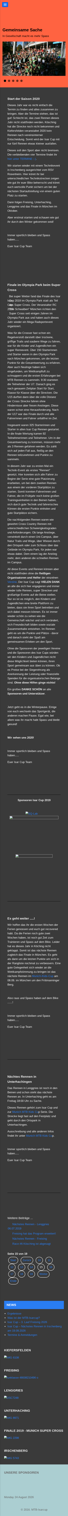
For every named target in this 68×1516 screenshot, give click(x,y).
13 (21, 1267)
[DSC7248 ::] (34, 1398)
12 (11, 1267)
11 (49, 1260)
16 (50, 1267)
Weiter (43, 1274)
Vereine (12, 582)
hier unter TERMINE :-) (21, 158)
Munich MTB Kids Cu (25, 1111)
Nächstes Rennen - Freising (29, 1238)
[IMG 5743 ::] (34, 1458)
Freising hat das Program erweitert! (34, 1233)
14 (31, 1267)
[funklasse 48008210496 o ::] (34, 1378)
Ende (13, 1280)
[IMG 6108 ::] (34, 1357)
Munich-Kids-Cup (42, 976)
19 (31, 1274)
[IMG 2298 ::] (34, 1438)
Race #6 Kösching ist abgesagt (31, 1243)
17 (11, 1274)
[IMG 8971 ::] (34, 1418)
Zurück (27, 1260)
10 (39, 1260)
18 (21, 1274)
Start (13, 1260)
